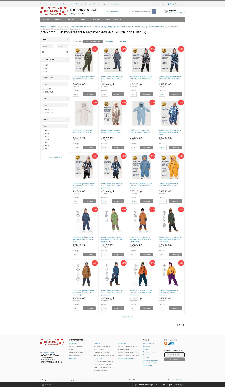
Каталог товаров (46, 4)
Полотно (45, 98)
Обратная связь (49, 353)
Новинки (83, 20)
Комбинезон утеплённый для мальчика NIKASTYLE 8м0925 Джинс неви (112, 186)
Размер (45, 119)
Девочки (58, 20)
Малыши (46, 20)
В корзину (89, 94)
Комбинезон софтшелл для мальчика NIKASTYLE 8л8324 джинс (83, 239)
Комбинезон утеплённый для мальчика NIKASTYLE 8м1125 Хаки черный (141, 79)
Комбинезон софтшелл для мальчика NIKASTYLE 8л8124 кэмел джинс (140, 239)
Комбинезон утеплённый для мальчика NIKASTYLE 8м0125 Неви (170, 132)
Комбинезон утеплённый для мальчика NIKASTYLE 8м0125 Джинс (141, 186)
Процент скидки (48, 59)
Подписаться (174, 359)
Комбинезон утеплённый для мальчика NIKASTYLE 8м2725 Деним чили (112, 79)
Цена (44, 39)
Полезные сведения (101, 4)
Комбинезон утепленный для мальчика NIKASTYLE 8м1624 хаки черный (170, 239)
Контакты (88, 4)
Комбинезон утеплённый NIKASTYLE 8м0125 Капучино (111, 131)
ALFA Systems (180, 380)
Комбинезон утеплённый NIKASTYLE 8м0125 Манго (168, 185)
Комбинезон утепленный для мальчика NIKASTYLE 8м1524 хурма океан (141, 293)
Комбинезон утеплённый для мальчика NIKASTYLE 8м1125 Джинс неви (170, 79)
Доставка (79, 4)
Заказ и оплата (68, 4)
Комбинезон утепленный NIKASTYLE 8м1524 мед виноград (168, 293)
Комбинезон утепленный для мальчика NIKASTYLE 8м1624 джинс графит (112, 293)
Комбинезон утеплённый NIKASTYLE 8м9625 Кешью (82, 131)
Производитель (48, 77)
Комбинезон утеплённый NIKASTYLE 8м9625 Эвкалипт (140, 131)
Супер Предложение (113, 20)
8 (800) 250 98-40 (85, 10)
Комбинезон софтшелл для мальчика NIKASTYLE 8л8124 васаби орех (111, 239)
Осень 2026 (96, 20)
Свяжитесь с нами (112, 11)
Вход (172, 4)
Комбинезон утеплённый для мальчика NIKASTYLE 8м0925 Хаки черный (84, 186)
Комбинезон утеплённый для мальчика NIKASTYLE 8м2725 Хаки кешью (84, 79)
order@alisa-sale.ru (51, 361)
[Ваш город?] (164, 4)
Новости (58, 4)
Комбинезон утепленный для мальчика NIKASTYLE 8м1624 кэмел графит (84, 293)
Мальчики (71, 20)
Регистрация (180, 4)
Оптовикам (115, 4)
